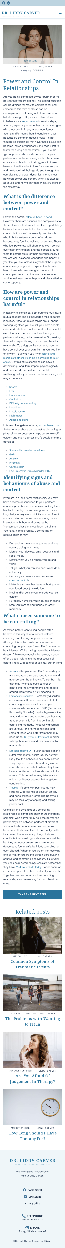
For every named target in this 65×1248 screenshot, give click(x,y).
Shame (13, 386)
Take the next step (32, 894)
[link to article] (32, 935)
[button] (60, 13)
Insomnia (14, 462)
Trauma (13, 787)
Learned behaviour (20, 750)
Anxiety (13, 458)
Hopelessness (17, 395)
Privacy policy (32, 1203)
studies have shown (50, 425)
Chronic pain (16, 466)
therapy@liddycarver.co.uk (33, 1231)
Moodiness (15, 407)
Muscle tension (17, 411)
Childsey (48, 1241)
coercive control (18, 580)
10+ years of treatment (36, 736)
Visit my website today (28, 867)
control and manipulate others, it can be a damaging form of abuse (30, 357)
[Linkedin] (9, 3)
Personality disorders (21, 695)
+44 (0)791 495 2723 (33, 1219)
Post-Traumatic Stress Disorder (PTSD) (30, 470)
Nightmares (15, 415)
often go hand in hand (39, 216)
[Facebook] (4, 3)
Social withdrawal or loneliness (27, 450)
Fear (11, 391)
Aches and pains (18, 419)
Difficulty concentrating (22, 403)
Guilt (12, 454)
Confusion (15, 399)
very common (30, 121)
